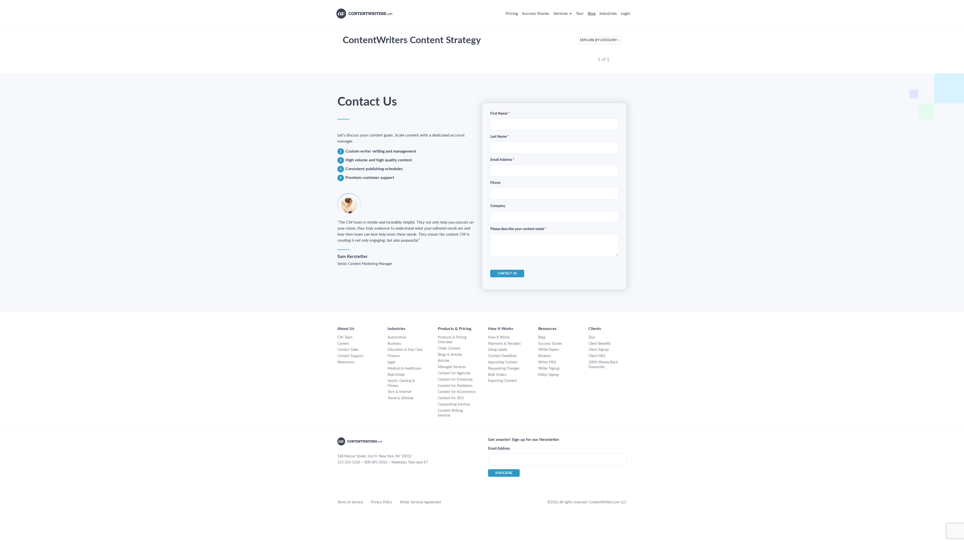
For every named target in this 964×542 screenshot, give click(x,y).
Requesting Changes (503, 368)
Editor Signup (548, 375)
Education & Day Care (405, 350)
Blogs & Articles (450, 355)
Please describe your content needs (518, 229)
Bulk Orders (497, 375)
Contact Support (350, 356)
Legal (391, 362)
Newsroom (345, 362)
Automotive (397, 337)
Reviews (544, 356)
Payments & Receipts (504, 344)
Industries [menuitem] (608, 14)
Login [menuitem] (625, 14)
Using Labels (497, 350)
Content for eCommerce (456, 392)
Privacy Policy (381, 502)
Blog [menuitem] (591, 14)
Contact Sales (347, 350)
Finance (394, 356)
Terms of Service (350, 502)
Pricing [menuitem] (512, 14)
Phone (495, 183)
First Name (500, 113)
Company (497, 206)
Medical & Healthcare (404, 368)
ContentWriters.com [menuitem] (364, 13)
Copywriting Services (454, 404)
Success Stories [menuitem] (535, 14)
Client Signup (598, 350)
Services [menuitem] (560, 14)
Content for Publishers (455, 386)
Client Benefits (599, 344)
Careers (343, 344)
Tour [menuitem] (580, 14)
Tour (591, 337)
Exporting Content (502, 381)
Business (394, 344)
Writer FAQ (547, 362)
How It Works (499, 337)
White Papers (548, 350)
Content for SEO (451, 398)
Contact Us (507, 273)
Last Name (499, 137)
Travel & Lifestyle (400, 398)
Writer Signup (549, 368)
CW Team (344, 337)
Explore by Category (598, 40)
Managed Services (452, 367)
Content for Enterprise (455, 379)
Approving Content (502, 362)
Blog (541, 337)
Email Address (502, 160)
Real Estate (396, 375)
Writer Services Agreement (420, 502)
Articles (443, 361)
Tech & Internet (399, 392)
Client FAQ (596, 356)
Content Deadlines (502, 356)
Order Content (449, 348)
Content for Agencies (454, 373)
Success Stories (550, 344)
